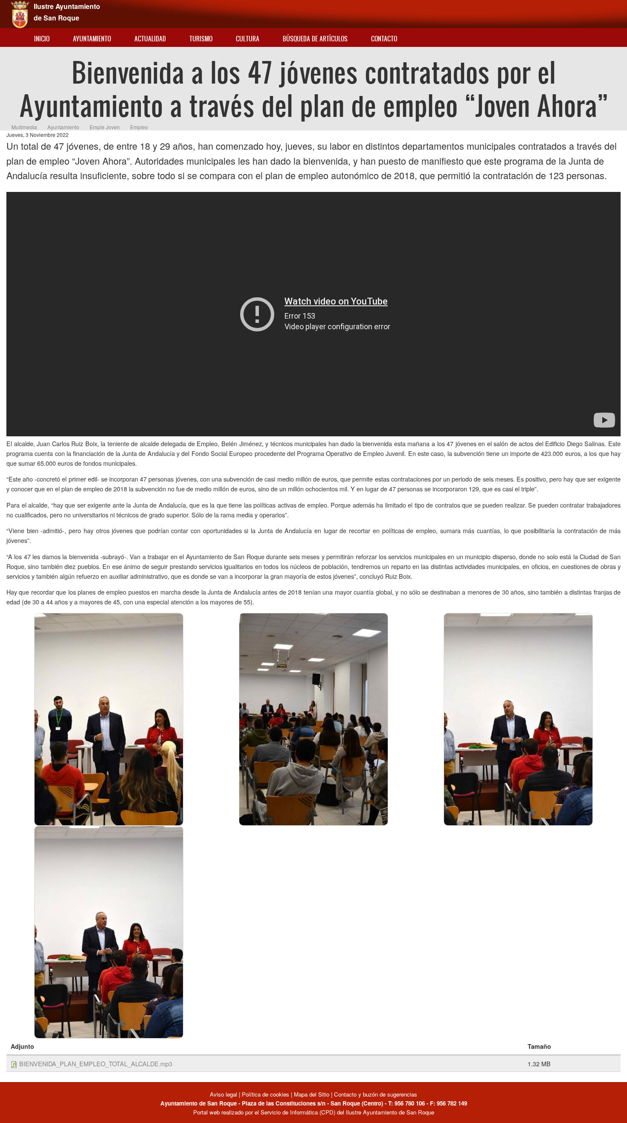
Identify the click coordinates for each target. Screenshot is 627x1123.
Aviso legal (224, 1094)
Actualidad (150, 38)
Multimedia (24, 127)
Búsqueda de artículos (315, 38)
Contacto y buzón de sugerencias (375, 1094)
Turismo (200, 38)
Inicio (41, 38)
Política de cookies (265, 1094)
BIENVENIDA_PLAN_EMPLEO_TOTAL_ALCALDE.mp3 (95, 1063)
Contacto (384, 38)
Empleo (139, 127)
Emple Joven (105, 127)
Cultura (247, 38)
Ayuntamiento (92, 38)
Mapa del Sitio (311, 1094)
